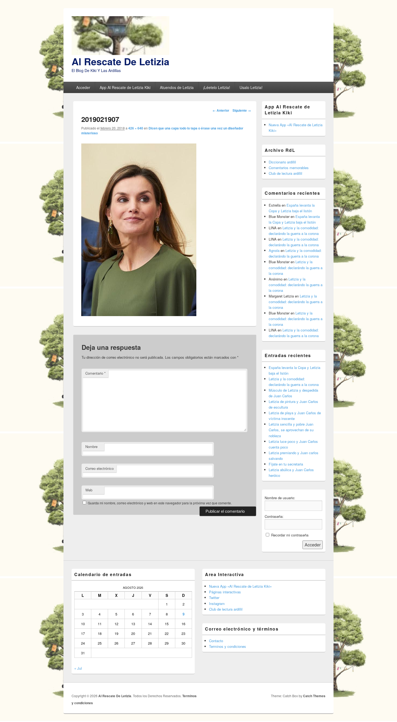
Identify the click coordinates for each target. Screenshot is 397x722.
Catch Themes (314, 695)
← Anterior (221, 110)
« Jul (78, 668)
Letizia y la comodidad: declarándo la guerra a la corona (295, 267)
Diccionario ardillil (282, 162)
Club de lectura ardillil (285, 173)
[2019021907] (138, 314)
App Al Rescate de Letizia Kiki (125, 87)
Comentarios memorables (289, 167)
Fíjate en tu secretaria (286, 464)
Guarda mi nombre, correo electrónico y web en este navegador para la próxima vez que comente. (160, 503)
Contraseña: (274, 516)
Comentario (95, 373)
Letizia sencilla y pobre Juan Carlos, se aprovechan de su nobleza (291, 430)
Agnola (274, 250)
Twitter (214, 597)
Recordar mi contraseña (289, 535)
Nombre (91, 446)
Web (88, 489)
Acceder (83, 87)
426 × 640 (135, 128)
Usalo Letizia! (251, 87)
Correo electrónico (99, 468)
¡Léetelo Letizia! (216, 87)
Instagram (217, 603)
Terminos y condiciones (227, 646)
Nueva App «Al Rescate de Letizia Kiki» (240, 586)
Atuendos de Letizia (177, 87)
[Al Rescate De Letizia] (120, 53)
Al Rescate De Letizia (120, 61)
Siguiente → (242, 110)
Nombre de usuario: (280, 497)
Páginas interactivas (225, 591)
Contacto (216, 640)
